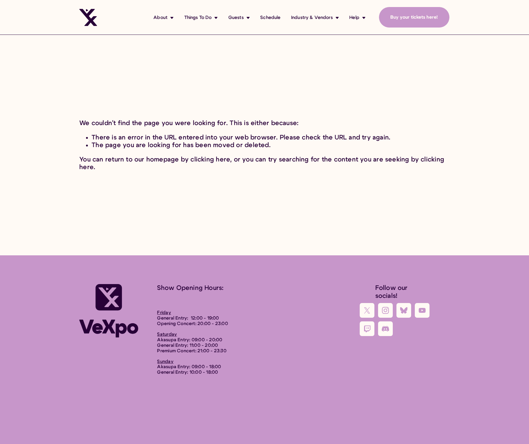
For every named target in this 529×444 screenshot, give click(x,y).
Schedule (270, 17)
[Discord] (385, 328)
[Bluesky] (403, 310)
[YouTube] (422, 310)
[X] (367, 310)
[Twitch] (367, 328)
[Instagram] (385, 310)
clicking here (210, 159)
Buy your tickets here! (414, 17)
